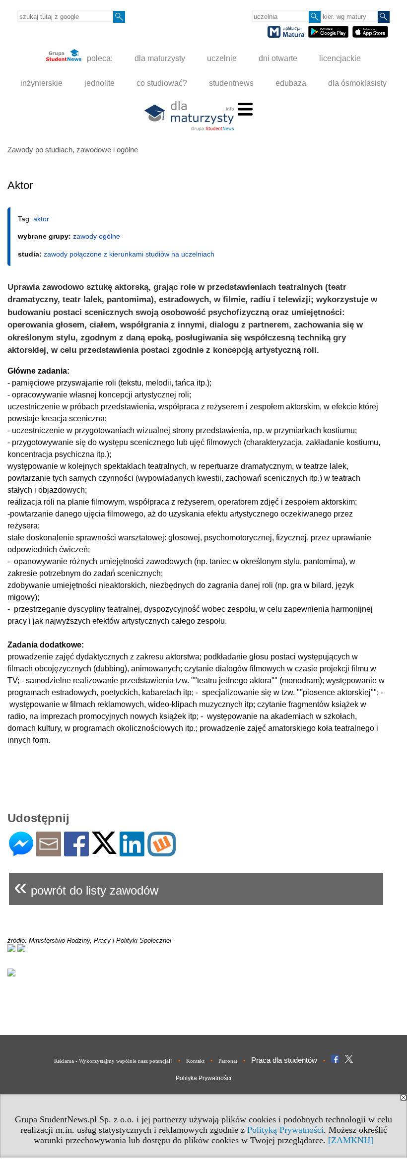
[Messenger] (21, 852)
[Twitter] (104, 849)
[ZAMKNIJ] (350, 1140)
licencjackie (340, 58)
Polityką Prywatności (285, 1130)
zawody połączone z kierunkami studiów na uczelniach (129, 254)
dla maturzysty (160, 58)
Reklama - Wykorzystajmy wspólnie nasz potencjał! (113, 1061)
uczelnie (222, 58)
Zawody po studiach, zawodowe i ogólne (72, 149)
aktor (41, 219)
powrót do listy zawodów (86, 886)
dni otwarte (278, 58)
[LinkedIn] (132, 852)
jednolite (99, 83)
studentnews (231, 83)
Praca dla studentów (284, 1060)
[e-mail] (48, 852)
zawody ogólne (96, 236)
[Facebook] (76, 852)
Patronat (227, 1061)
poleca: (99, 58)
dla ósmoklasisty (357, 83)
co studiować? (161, 83)
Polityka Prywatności (203, 1078)
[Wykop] (161, 852)
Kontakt (195, 1061)
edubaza (290, 83)
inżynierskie (41, 83)
